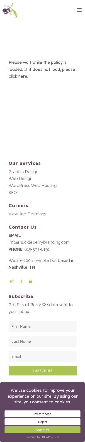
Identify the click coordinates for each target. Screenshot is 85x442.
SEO (13, 192)
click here (18, 76)
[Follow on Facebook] (21, 281)
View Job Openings (27, 213)
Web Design (20, 178)
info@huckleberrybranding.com (39, 242)
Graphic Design (23, 171)
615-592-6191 (37, 249)
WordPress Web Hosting (33, 185)
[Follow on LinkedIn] (30, 281)
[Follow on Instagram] (12, 281)
